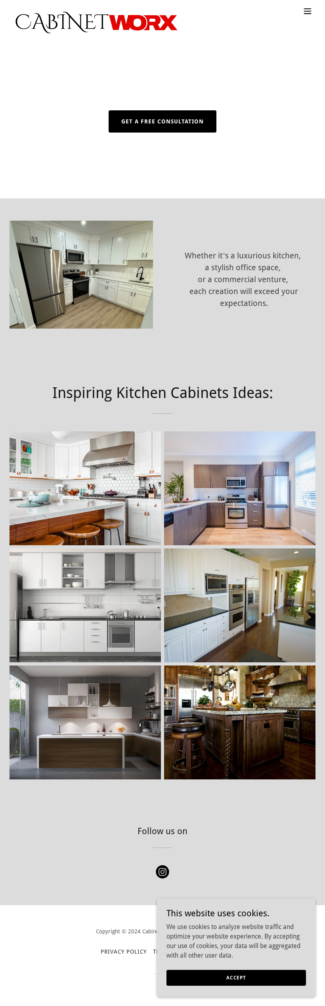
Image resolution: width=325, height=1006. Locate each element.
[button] (307, 11)
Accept (236, 977)
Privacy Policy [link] (124, 951)
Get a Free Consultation (162, 121)
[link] (95, 11)
